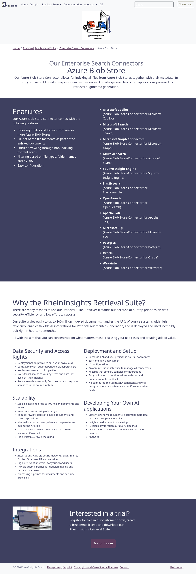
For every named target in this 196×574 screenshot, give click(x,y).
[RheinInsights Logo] (9, 4)
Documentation (73, 4)
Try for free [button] (185, 4)
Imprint (67, 567)
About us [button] (89, 4)
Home (24, 4)
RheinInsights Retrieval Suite (39, 48)
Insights (35, 4)
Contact (124, 567)
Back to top (176, 567)
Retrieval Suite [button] (50, 4)
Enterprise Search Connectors (76, 48)
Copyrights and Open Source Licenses (96, 567)
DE (101, 4)
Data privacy (54, 567)
